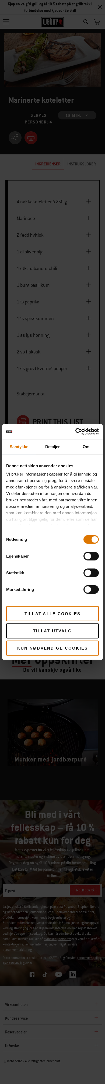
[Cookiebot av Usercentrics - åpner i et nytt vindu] (75, 431)
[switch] (91, 556)
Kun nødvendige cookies (52, 648)
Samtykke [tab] (19, 446)
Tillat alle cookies (52, 613)
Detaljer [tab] (52, 446)
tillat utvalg (52, 630)
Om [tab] (86, 446)
